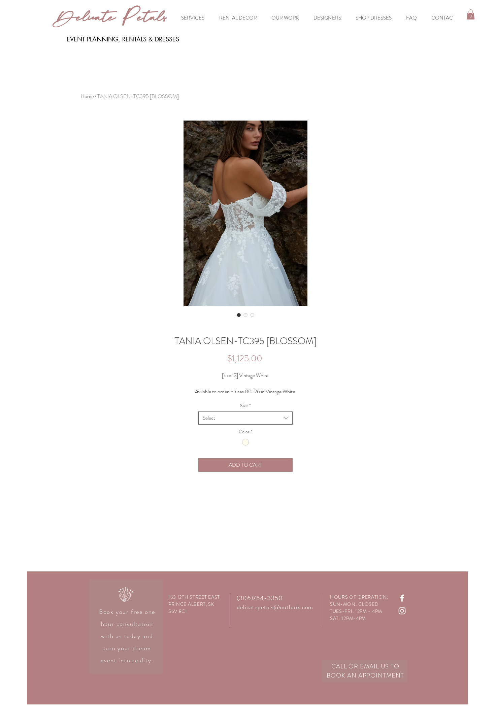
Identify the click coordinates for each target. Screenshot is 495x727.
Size (245, 405)
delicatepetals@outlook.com (275, 607)
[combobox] (245, 418)
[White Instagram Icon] (402, 611)
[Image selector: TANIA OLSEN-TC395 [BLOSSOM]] (238, 314)
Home (87, 96)
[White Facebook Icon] (402, 598)
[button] (470, 14)
